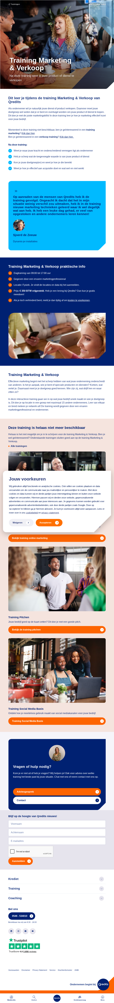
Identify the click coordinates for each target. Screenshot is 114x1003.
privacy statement (50, 512)
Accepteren (45, 522)
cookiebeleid (32, 512)
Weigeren (17, 522)
